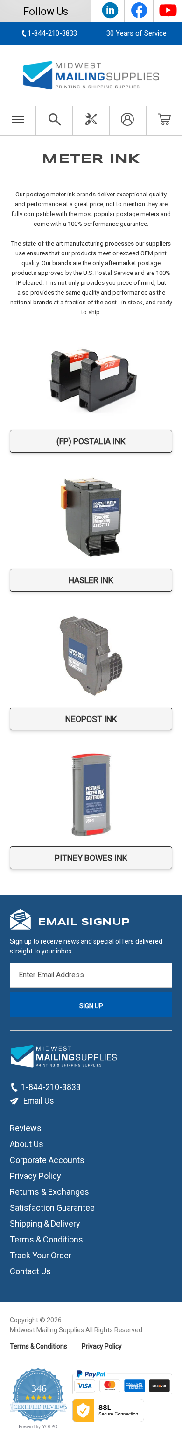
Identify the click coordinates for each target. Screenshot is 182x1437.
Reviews (26, 1128)
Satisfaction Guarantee (52, 1208)
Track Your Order (40, 1255)
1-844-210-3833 (51, 1087)
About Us (26, 1144)
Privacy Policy (35, 1176)
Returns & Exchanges (49, 1192)
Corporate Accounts (47, 1160)
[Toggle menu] (18, 121)
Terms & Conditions (46, 1239)
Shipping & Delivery (45, 1223)
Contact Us (30, 1271)
